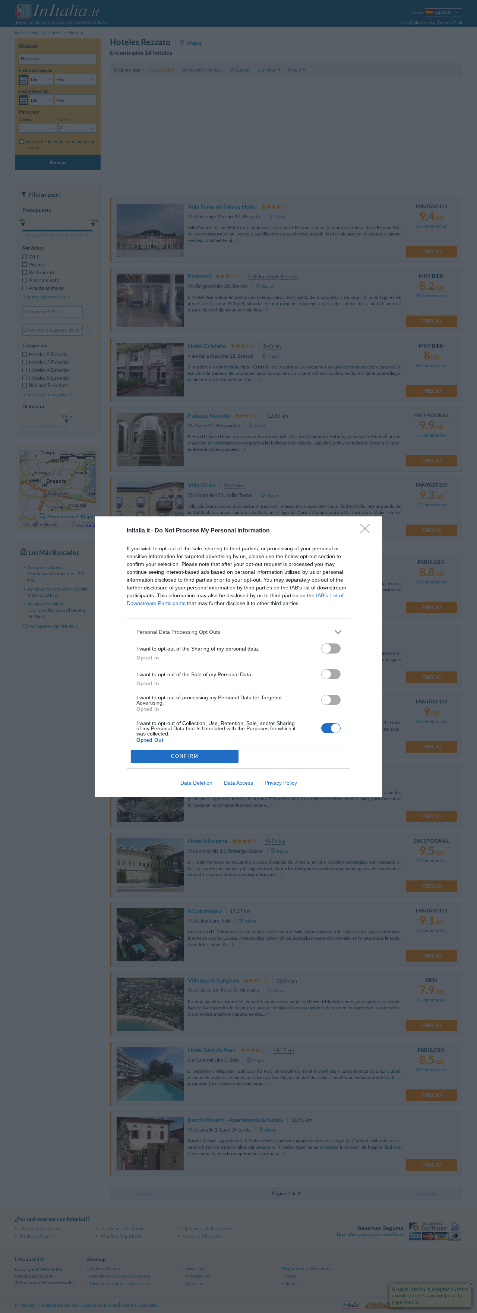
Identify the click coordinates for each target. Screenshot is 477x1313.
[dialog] (238, 656)
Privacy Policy (281, 783)
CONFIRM (185, 756)
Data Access (238, 783)
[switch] (331, 648)
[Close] (367, 531)
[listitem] (238, 632)
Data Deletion (196, 783)
